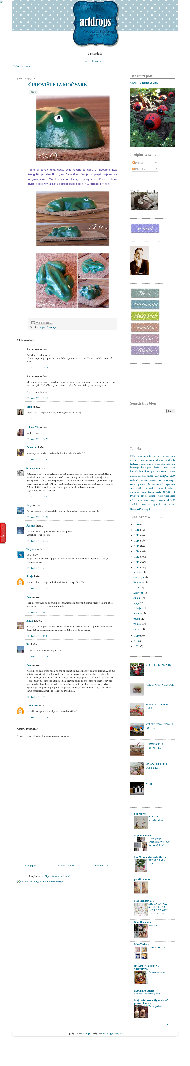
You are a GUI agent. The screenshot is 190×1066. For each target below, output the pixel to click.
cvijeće (161, 456)
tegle (158, 491)
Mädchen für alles (144, 901)
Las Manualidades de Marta (150, 857)
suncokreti (161, 488)
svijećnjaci (134, 491)
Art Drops (85, 1033)
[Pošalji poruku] (32, 322)
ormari (153, 480)
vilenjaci (153, 500)
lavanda (134, 471)
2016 (137, 540)
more (150, 475)
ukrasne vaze (156, 495)
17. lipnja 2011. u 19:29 (37, 517)
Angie (29, 620)
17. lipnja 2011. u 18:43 (37, 496)
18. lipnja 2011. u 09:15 (37, 636)
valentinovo (142, 500)
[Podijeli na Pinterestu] (51, 323)
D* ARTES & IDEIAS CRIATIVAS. (146, 967)
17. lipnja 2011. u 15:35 (37, 367)
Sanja (29, 576)
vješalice (135, 504)
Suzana (30, 525)
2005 (137, 646)
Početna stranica (21, 66)
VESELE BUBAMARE (144, 83)
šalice (165, 504)
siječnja (137, 629)
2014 (137, 551)
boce (145, 456)
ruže (148, 484)
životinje (51, 327)
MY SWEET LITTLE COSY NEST (157, 765)
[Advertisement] (45, 837)
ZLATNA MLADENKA (155, 818)
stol (145, 488)
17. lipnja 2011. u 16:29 (37, 418)
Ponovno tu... (155, 925)
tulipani (144, 495)
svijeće (171, 488)
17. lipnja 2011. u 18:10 (37, 459)
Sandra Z (32, 468)
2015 (137, 546)
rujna (136, 587)
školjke (133, 508)
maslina (133, 475)
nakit (157, 475)
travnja (137, 613)
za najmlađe (154, 504)
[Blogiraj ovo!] (40, 323)
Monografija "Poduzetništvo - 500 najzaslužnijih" (159, 842)
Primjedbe (140, 169)
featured (134, 463)
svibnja (137, 608)
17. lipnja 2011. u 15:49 (37, 398)
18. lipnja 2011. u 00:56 (37, 612)
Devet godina (155, 1006)
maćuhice (142, 476)
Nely (29, 505)
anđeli (139, 456)
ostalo (133, 484)
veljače (137, 623)
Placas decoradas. (157, 972)
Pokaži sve (171, 1025)
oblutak (134, 480)
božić (152, 456)
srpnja (136, 598)
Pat (28, 644)
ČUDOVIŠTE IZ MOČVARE (57, 84)
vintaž (160, 500)
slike (162, 484)
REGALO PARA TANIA (157, 862)
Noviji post (31, 865)
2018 (137, 530)
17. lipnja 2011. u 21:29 (37, 540)
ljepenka (143, 471)
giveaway (156, 463)
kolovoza (138, 592)
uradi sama (169, 495)
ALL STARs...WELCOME (160, 684)
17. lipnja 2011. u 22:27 (37, 588)
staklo (139, 488)
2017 (137, 535)
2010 (137, 635)
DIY (132, 456)
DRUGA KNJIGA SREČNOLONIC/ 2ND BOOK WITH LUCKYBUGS (158, 908)
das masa (170, 456)
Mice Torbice (141, 944)
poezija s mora (142, 879)
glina (163, 463)
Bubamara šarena (144, 990)
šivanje (172, 504)
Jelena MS (32, 427)
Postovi (139, 162)
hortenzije (134, 467)
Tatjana (31, 549)
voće (144, 504)
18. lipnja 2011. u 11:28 (37, 656)
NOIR (149, 784)
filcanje (142, 463)
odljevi (42, 327)
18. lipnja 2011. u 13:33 (37, 696)
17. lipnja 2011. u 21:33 (37, 568)
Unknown (32, 705)
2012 (137, 562)
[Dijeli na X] (44, 323)
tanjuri (151, 491)
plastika (141, 484)
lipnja (136, 603)
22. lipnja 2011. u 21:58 (37, 717)
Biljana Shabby (142, 835)
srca (132, 488)
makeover (162, 471)
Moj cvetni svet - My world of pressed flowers (151, 1001)
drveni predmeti (165, 460)
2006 (137, 641)
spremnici (170, 484)
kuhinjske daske (150, 467)
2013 (137, 556)
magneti (152, 471)
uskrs (132, 500)
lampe (172, 467)
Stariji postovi (102, 865)
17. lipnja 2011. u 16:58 (37, 439)
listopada (138, 582)
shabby (155, 484)
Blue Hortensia (142, 922)
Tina (29, 406)
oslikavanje (166, 480)
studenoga (139, 577)
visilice (169, 499)
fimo (149, 463)
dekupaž (134, 460)
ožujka (137, 618)
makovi (172, 471)
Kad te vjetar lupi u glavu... (148, 993)
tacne (144, 491)
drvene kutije (147, 460)
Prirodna (31, 447)
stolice (152, 488)
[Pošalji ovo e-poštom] (37, 323)
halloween (170, 463)
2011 (137, 567)
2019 (137, 524)
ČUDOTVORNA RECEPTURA (154, 746)
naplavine (167, 475)
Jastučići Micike (156, 947)
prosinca (138, 572)
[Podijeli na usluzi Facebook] (47, 323)
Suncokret (140, 814)
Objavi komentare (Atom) (57, 876)
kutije (165, 467)
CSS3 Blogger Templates (112, 1033)
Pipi (28, 597)
